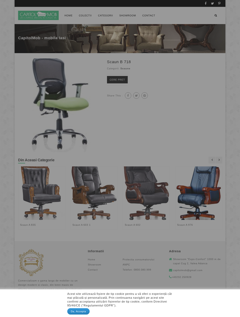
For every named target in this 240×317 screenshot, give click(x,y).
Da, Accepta (78, 311)
